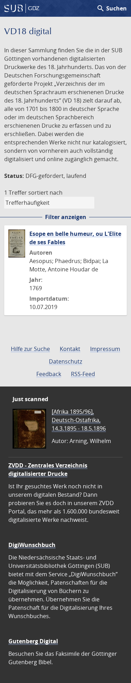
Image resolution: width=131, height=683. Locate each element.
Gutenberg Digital (33, 641)
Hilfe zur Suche (30, 349)
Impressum (105, 349)
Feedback (48, 374)
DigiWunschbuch (32, 545)
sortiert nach (45, 192)
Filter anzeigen (65, 217)
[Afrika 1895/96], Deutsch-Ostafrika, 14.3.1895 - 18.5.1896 (79, 420)
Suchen (111, 8)
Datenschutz (65, 361)
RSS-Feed (83, 374)
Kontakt (70, 349)
